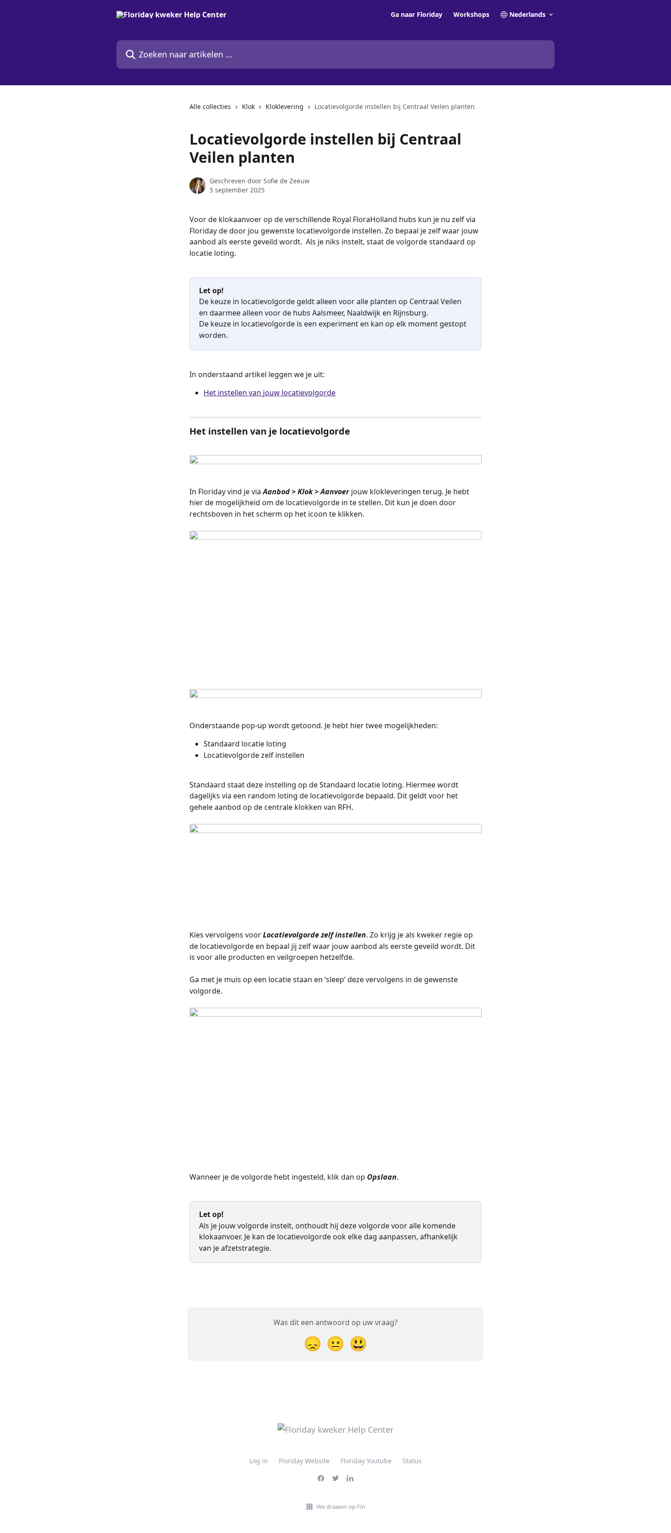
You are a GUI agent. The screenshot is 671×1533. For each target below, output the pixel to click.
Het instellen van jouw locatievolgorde (270, 393)
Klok (248, 106)
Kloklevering (285, 106)
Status (412, 1460)
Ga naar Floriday (416, 14)
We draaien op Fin (340, 1506)
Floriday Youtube (366, 1460)
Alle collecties (210, 106)
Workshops (471, 14)
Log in (258, 1460)
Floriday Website (304, 1460)
